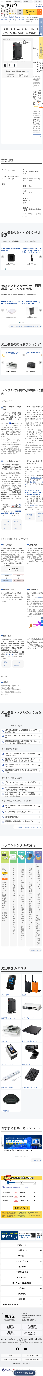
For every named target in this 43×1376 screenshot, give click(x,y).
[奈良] (37, 624)
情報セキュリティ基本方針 (11, 1359)
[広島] (34, 624)
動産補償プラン (36, 478)
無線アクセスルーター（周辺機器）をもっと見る (24, 326)
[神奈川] (41, 625)
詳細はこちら (35, 950)
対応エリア (6, 663)
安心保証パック (34, 505)
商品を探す (1, 12)
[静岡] (40, 625)
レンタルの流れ (4, 12)
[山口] (33, 624)
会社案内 (11, 1355)
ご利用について (9, 12)
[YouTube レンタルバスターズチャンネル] (26, 1349)
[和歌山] (37, 625)
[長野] (40, 623)
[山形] (41, 621)
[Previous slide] (2, 362)
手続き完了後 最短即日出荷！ (16, 71)
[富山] (39, 622)
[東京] (41, 624)
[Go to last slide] (2, 256)
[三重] (38, 624)
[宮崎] (31, 625)
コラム (12, 12)
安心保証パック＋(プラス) (33, 490)
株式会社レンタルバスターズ (23, 1363)
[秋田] (41, 620)
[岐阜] (39, 623)
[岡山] (35, 624)
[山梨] (40, 624)
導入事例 (7, 12)
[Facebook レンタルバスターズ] (18, 1349)
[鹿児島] (31, 626)
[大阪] (36, 624)
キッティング (10, 654)
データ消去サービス (6, 524)
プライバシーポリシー (32, 1355)
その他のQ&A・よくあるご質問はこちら (27, 827)
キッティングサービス (17, 663)
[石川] (38, 622)
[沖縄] (29, 627)
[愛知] (39, 624)
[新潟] (40, 622)
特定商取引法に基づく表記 (32, 1359)
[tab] (5, 269)
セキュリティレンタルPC (16, 524)
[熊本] (30, 625)
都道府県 (39, 597)
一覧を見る (36, 1160)
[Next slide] (40, 256)
